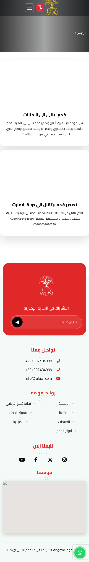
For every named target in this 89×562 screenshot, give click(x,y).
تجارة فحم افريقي (18, 403)
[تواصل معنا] (40, 7)
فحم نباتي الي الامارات (44, 115)
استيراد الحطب (18, 412)
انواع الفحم (64, 430)
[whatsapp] (79, 552)
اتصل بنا (18, 421)
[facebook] (36, 460)
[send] (17, 322)
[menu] (29, 7)
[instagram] (64, 460)
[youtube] (22, 460)
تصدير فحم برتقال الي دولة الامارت (44, 204)
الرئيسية (80, 33)
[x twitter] (50, 460)
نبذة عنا (64, 412)
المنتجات (64, 421)
